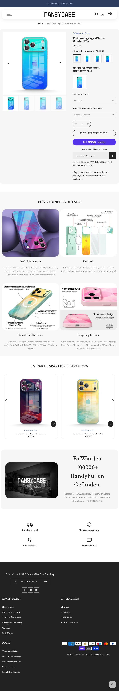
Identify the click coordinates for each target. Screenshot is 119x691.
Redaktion (65, 612)
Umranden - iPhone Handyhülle (88, 433)
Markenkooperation (69, 622)
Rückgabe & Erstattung (12, 622)
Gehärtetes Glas (31, 430)
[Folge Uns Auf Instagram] (30, 590)
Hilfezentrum (8, 607)
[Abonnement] (44, 581)
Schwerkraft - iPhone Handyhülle (31, 433)
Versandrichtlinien (10, 651)
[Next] (60, 63)
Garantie (6, 628)
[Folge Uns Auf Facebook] (24, 590)
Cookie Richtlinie (9, 666)
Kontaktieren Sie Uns (11, 612)
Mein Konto (7, 633)
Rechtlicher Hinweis (11, 672)
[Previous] (8, 63)
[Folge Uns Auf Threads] (36, 590)
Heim (41, 23)
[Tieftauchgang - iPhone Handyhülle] (77, 58)
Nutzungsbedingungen (11, 656)
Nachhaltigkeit (67, 617)
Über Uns (65, 607)
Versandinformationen (11, 617)
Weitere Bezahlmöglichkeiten (94, 149)
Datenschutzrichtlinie (11, 661)
